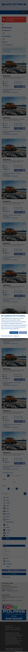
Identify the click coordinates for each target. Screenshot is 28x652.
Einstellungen (23, 332)
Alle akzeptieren (13, 332)
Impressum (16, 336)
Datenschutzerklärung (6, 336)
